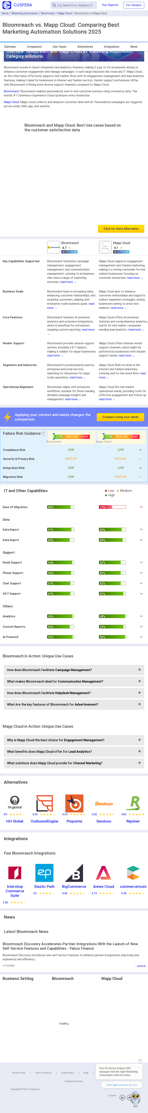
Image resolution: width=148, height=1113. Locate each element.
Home (5, 13)
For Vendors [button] (134, 5)
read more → (68, 282)
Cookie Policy (67, 1073)
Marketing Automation (25, 13)
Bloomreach (48, 13)
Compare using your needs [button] (120, 417)
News (134, 46)
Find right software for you (122, 1084)
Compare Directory (74, 1081)
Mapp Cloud (65, 13)
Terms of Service (43, 1073)
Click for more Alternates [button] (121, 228)
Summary (10, 46)
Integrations (111, 46)
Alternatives (85, 46)
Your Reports (110, 5)
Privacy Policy (18, 1073)
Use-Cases (59, 46)
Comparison (34, 46)
